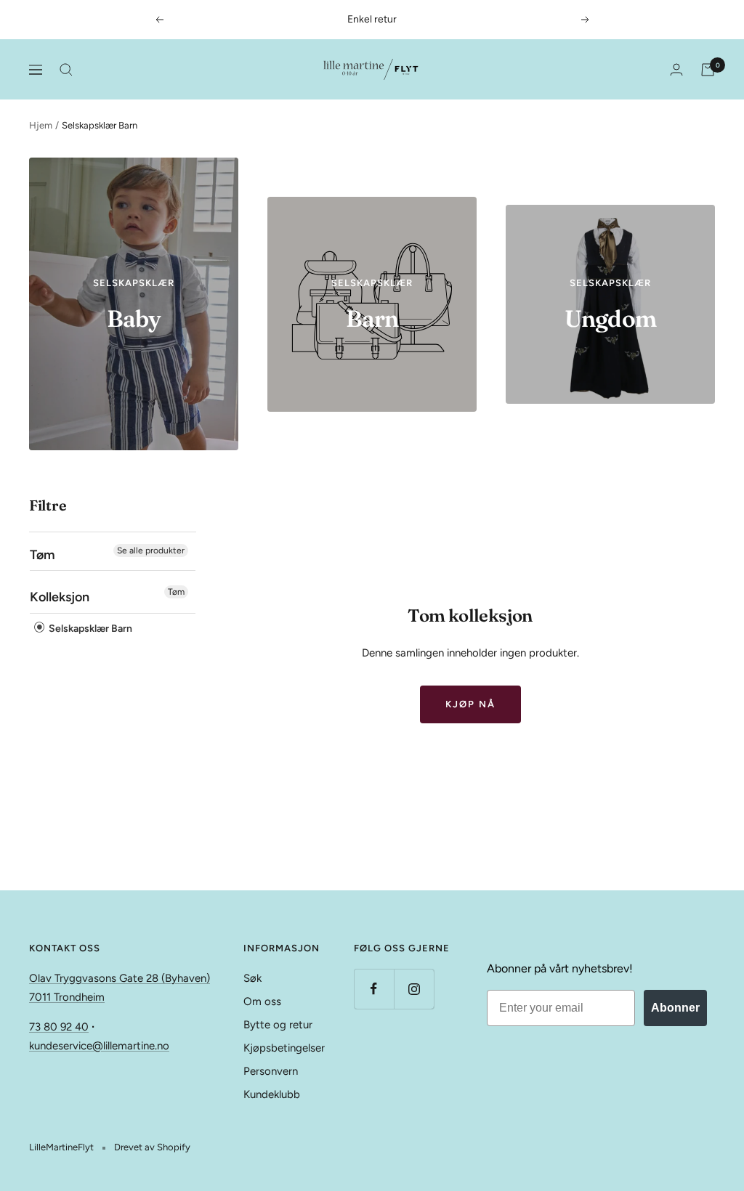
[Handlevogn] (707, 69)
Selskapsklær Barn (89, 628)
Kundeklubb (271, 1094)
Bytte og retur (277, 1024)
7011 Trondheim (67, 997)
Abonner (675, 1007)
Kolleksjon (59, 597)
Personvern (270, 1071)
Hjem (40, 125)
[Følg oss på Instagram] (414, 989)
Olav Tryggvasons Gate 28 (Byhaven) (119, 978)
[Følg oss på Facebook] (374, 989)
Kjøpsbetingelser (284, 1047)
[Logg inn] (676, 69)
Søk (252, 978)
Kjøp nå (470, 704)
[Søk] (66, 69)
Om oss (262, 1001)
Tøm (176, 592)
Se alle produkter (151, 550)
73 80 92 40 (59, 1026)
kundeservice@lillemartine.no (99, 1045)
